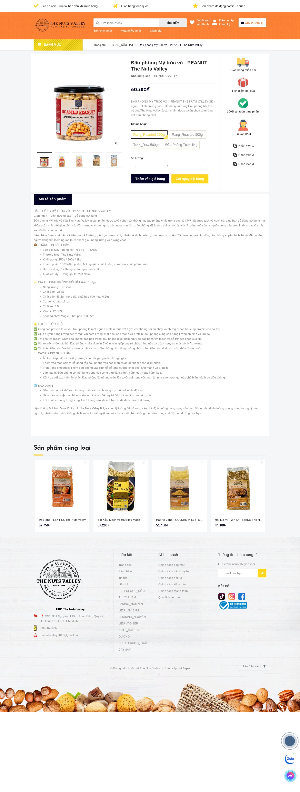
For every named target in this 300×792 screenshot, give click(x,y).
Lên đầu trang (252, 666)
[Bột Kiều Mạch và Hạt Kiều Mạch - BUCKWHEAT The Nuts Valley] (120, 487)
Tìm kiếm (172, 22)
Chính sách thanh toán (173, 590)
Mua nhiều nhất (131, 30)
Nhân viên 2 (246, 154)
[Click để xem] (79, 104)
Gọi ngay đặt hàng (190, 179)
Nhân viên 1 (246, 145)
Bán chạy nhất (102, 30)
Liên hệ (123, 584)
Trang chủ (125, 564)
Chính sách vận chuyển (173, 571)
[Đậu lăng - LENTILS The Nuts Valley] (62, 487)
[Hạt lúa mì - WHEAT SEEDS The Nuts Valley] (238, 487)
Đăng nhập (226, 20)
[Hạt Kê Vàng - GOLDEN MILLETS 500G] (179, 487)
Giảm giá (155, 30)
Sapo (186, 668)
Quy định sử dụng (169, 597)
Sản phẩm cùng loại (62, 448)
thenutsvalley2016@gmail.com (60, 635)
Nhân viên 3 (246, 163)
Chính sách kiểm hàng (172, 584)
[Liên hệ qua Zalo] (290, 759)
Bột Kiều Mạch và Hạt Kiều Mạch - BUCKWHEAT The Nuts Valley (139, 519)
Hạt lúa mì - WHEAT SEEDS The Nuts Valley (243, 519)
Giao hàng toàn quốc (134, 6)
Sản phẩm (125, 571)
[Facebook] (241, 596)
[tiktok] (221, 596)
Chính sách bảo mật (171, 564)
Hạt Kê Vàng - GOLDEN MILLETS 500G (182, 519)
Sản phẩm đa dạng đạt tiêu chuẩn (222, 6)
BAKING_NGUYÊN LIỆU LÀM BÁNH (131, 607)
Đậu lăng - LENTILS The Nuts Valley (62, 519)
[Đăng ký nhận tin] (262, 573)
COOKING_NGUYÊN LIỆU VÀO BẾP (132, 620)
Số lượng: (137, 158)
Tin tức (123, 577)
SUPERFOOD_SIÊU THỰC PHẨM (132, 594)
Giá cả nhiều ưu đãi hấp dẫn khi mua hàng (69, 6)
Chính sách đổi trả (170, 577)
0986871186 (49, 628)
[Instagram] (231, 596)
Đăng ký (224, 24)
